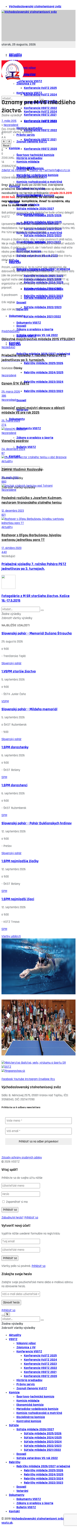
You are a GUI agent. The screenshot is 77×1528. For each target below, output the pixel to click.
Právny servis (25, 167)
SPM (4, 777)
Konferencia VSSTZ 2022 (40, 130)
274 (3, 425)
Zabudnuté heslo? (12, 1218)
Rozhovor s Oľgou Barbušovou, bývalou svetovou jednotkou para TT (31, 537)
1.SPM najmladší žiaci (17, 899)
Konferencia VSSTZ (29, 1351)
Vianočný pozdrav (15, 441)
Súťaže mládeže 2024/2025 (43, 289)
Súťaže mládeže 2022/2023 (42, 307)
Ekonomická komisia (30, 1405)
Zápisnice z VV (26, 84)
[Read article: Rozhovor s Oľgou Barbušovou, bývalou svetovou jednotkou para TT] (38, 521)
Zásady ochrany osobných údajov (21, 1158)
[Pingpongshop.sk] (38, 1071)
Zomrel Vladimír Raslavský (21, 469)
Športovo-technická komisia (35, 1397)
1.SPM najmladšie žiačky (19, 861)
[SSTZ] (38, 1067)
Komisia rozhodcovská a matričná (39, 182)
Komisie (14, 148)
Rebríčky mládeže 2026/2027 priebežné (43, 1466)
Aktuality (15, 55)
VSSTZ (13, 1339)
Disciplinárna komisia (30, 1417)
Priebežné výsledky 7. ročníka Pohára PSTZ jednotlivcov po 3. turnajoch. (33, 566)
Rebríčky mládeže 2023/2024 (43, 382)
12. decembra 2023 (12, 511)
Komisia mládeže (27, 1401)
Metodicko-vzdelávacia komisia (37, 1409)
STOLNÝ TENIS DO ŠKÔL (16, 1059)
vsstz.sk (7, 1523)
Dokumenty (17, 316)
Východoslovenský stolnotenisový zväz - (38, 1519)
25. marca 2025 (10, 421)
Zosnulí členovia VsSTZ (31, 1388)
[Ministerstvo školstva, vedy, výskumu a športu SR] (38, 1063)
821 (3, 515)
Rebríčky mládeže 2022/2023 (43, 391)
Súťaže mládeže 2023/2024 (43, 298)
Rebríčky (15, 344)
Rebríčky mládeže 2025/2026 (43, 363)
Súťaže (14, 260)
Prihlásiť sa (31, 1218)
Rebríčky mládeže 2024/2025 (43, 372)
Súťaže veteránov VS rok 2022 (37, 335)
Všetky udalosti (11, 936)
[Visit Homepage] (29, 12)
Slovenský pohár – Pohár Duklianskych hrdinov (36, 823)
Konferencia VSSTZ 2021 (40, 140)
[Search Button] (42, 610)
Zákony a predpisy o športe (34, 329)
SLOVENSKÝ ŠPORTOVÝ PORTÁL (21, 997)
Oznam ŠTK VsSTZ (15, 383)
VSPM (5, 701)
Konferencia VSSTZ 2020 (40, 149)
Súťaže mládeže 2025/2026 (42, 1433)
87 (3, 453)
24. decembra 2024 (13, 449)
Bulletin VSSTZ (26, 447)
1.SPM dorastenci (14, 785)
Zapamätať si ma (17, 1202)
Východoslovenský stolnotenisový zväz (35, 6)
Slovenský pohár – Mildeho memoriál (29, 709)
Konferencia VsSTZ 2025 (40, 88)
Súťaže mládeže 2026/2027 (35, 1429)
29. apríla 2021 (10, 478)
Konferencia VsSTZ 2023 (40, 121)
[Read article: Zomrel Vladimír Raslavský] (38, 457)
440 (4, 552)
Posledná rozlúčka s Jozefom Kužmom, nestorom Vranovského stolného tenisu (31, 500)
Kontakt (14, 1511)
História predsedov (29, 158)
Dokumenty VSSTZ (28, 323)
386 (3, 396)
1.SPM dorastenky (14, 747)
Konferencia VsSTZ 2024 (40, 112)
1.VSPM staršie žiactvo (18, 671)
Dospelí (21, 326)
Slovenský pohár (11, 663)
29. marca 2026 (10, 392)
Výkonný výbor (26, 68)
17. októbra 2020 (11, 548)
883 (3, 482)
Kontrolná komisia (28, 1421)
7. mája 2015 (8, 121)
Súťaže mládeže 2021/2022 (42, 317)
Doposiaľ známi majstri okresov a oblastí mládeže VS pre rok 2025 (33, 410)
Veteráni (22, 309)
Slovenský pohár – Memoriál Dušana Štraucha (36, 633)
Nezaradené (11, 125)
